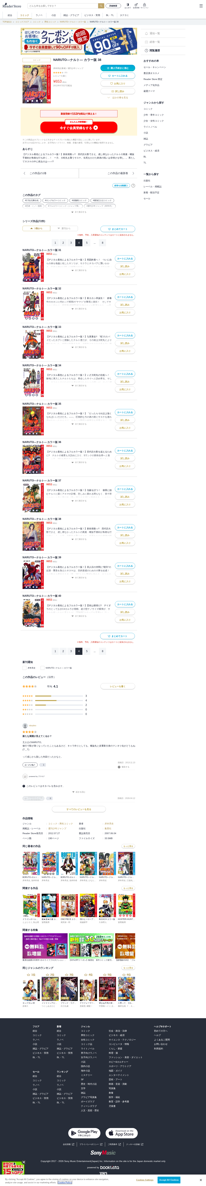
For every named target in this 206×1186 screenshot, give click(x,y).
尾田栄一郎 (65, 922)
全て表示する (80, 212)
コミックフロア (22, 22)
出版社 (147, 180)
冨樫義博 (45, 922)
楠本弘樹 (122, 1006)
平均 (49, 686)
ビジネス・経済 (151, 150)
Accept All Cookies (168, 1180)
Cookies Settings (144, 1180)
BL (145, 156)
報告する (125, 767)
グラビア (148, 144)
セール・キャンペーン (155, 67)
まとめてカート (120, 229)
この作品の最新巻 (118, 173)
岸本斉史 (31, 668)
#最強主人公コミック (102, 200)
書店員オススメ (151, 73)
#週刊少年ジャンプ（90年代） (100, 206)
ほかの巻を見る (120, 97)
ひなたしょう (94, 880)
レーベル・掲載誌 (153, 186)
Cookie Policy (65, 1182)
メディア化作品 (151, 85)
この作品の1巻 (38, 173)
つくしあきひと (48, 1006)
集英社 (108, 828)
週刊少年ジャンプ (75, 68)
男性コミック (50, 22)
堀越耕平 (84, 922)
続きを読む (80, 792)
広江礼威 (64, 1006)
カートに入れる (120, 75)
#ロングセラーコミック (55, 200)
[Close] (200, 1180)
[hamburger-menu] (201, 6)
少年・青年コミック (154, 115)
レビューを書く (60, 76)
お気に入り (119, 83)
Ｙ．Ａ (129, 1006)
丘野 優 (115, 1006)
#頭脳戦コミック (79, 200)
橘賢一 (89, 1006)
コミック (37, 22)
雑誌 (146, 138)
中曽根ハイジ (105, 1006)
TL (145, 162)
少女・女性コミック (154, 121)
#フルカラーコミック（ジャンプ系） (64, 206)
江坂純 (129, 880)
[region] (103, 1180)
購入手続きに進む (120, 68)
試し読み (119, 91)
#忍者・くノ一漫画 (33, 206)
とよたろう (27, 922)
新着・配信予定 (151, 192)
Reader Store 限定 (153, 79)
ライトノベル (150, 126)
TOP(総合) (7, 22)
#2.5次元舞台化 (32, 200)
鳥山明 (36, 922)
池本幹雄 (35, 880)
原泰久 (25, 1006)
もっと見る (128, 846)
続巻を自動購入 (121, 185)
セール (147, 198)
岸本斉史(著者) (59, 68)
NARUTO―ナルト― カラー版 (73, 22)
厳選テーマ (149, 91)
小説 (146, 132)
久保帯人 (103, 922)
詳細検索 (113, 6)
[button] (135, 1144)
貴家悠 (83, 1006)
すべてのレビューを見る (78, 809)
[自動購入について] (133, 185)
